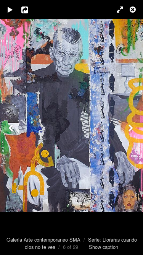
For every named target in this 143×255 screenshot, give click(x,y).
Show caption (103, 246)
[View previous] (11, 127)
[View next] (131, 127)
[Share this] (30, 9)
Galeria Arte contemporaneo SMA (43, 239)
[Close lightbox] (133, 9)
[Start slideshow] (10, 9)
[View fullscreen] (116, 9)
